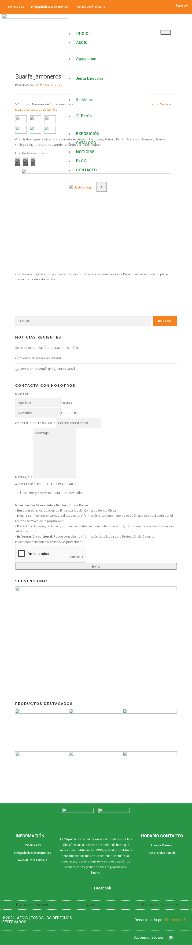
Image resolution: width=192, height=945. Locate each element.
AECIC (82, 42)
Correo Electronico (35, 423)
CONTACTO (86, 170)
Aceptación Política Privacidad (46, 484)
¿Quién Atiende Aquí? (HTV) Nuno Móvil (45, 368)
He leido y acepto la (53, 492)
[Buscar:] (83, 321)
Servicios (84, 99)
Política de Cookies (32, 905)
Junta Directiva (89, 78)
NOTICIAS (85, 151)
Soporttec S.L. (177, 919)
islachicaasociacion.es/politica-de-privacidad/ (49, 542)
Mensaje (24, 477)
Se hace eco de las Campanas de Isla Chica (48, 347)
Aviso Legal (95, 905)
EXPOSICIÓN (88, 133)
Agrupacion (86, 58)
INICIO (82, 33)
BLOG (81, 160)
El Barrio (84, 115)
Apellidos (70, 413)
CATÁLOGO (86, 142)
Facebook (181, 6)
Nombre (23, 393)
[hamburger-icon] (165, 32)
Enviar (96, 566)
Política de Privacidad (68, 492)
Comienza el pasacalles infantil (38, 358)
